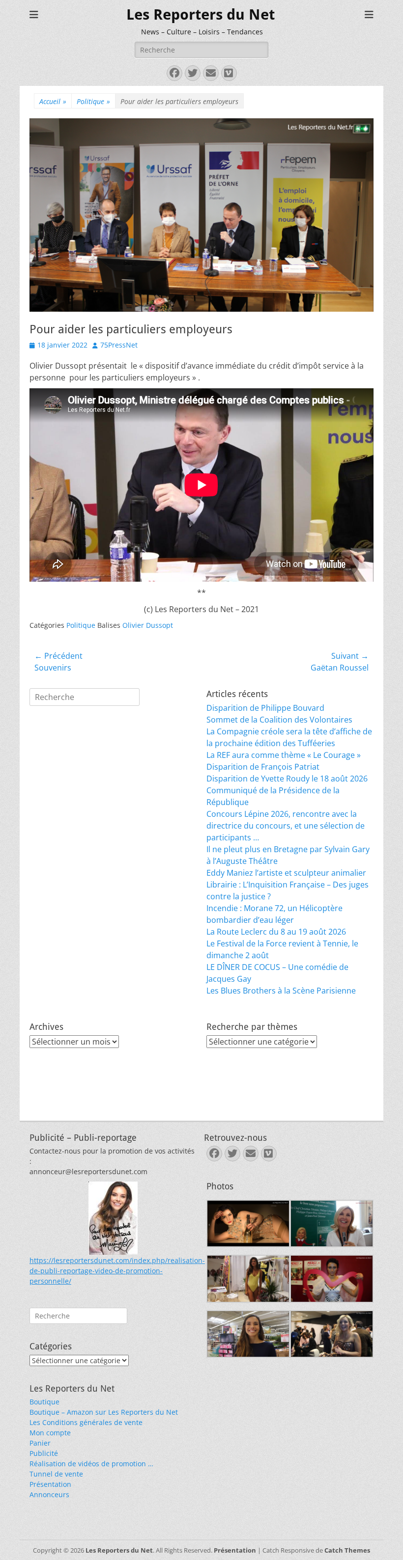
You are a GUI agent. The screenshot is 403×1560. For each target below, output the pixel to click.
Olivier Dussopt (147, 625)
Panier (40, 1443)
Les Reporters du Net (200, 14)
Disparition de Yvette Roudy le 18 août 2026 (287, 778)
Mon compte (50, 1432)
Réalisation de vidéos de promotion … (91, 1463)
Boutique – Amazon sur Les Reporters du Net (103, 1412)
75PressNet (119, 345)
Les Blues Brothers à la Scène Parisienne (281, 990)
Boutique (44, 1401)
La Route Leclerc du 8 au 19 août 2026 (276, 931)
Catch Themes (347, 1550)
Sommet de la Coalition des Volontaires (279, 719)
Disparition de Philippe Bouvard (265, 707)
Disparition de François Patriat (262, 766)
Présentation (50, 1484)
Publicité (43, 1453)
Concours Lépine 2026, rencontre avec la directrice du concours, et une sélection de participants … (285, 825)
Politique (93, 101)
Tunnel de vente (56, 1474)
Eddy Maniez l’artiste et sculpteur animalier (286, 872)
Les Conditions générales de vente (86, 1422)
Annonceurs (49, 1494)
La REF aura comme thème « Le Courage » (283, 755)
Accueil (52, 101)
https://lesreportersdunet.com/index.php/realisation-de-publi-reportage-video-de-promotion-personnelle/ (117, 1271)
